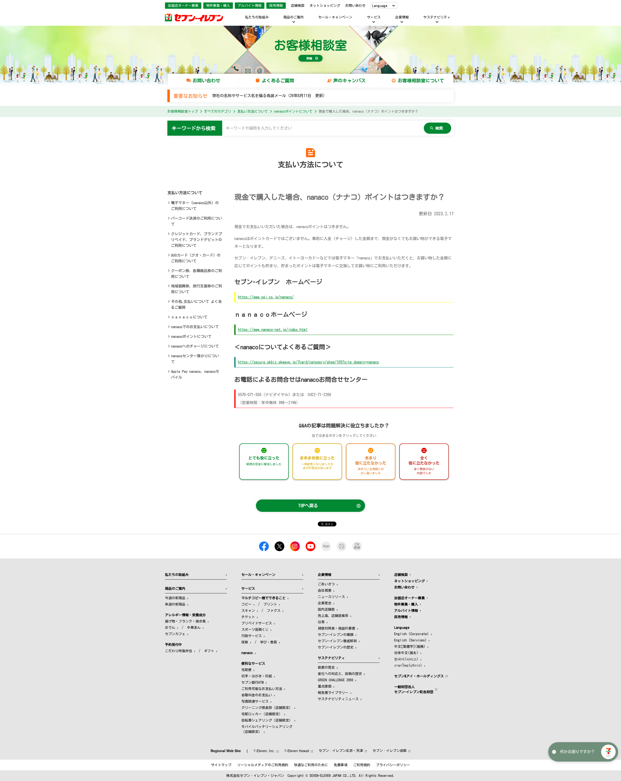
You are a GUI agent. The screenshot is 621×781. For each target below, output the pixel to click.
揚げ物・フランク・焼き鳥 (185, 621)
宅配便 (246, 670)
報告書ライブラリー (333, 692)
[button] (608, 752)
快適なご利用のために (311, 765)
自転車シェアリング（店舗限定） (266, 720)
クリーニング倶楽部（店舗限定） (266, 707)
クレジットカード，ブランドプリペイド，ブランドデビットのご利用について (196, 239)
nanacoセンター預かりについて (195, 359)
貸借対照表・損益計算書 (336, 628)
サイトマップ (221, 765)
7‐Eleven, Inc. (264, 750)
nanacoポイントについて (293, 111)
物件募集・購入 (218, 5)
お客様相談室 (310, 45)
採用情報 (276, 5)
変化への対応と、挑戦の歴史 (340, 673)
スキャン (248, 610)
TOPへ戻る (308, 505)
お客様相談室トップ (182, 111)
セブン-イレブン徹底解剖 (337, 641)
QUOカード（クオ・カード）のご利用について (196, 258)
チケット (248, 617)
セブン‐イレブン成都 (390, 750)
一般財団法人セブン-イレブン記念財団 (413, 689)
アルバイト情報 (249, 5)
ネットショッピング (325, 5)
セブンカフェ (175, 634)
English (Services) (410, 640)
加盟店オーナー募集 (183, 5)
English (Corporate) (411, 634)
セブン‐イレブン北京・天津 (341, 750)
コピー (246, 604)
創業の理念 (326, 667)
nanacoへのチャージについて (195, 346)
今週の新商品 (175, 598)
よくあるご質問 (278, 80)
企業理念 (324, 603)
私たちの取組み (257, 17)
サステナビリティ (436, 17)
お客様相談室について (421, 80)
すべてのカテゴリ (217, 111)
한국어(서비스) (406, 659)
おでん (170, 627)
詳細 (309, 58)
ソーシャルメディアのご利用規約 (262, 765)
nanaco (247, 653)
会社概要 (324, 590)
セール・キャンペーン (335, 17)
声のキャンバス (349, 80)
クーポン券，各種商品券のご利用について (196, 273)
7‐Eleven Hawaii (296, 750)
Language (379, 6)
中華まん (194, 627)
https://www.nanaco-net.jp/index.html (273, 330)
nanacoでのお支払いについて (195, 327)
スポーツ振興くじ (255, 629)
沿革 (321, 622)
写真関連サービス (255, 701)
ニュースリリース (331, 596)
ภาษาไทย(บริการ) (408, 665)
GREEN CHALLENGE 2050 (335, 680)
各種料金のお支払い (256, 695)
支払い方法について (252, 111)
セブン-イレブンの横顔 (335, 634)
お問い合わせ (355, 5)
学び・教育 (268, 642)
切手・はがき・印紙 (256, 676)
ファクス (273, 610)
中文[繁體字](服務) (409, 646)
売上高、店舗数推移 (333, 615)
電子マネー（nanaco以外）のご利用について (195, 205)
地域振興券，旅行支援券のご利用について (196, 289)
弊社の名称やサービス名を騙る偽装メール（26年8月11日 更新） (269, 96)
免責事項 (340, 765)
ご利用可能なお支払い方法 (261, 688)
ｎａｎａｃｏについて (189, 317)
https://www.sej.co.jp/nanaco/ (266, 297)
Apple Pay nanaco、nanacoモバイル (195, 374)
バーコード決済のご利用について (196, 221)
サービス (374, 17)
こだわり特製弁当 (178, 651)
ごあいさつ (326, 584)
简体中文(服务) (406, 653)
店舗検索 (297, 5)
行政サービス (251, 636)
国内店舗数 (326, 609)
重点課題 (324, 686)
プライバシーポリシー (393, 765)
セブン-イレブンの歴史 (335, 647)
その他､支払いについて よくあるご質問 (196, 304)
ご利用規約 (361, 765)
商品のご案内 (293, 17)
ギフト (209, 651)
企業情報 (402, 17)
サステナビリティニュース (338, 699)
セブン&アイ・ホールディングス (419, 676)
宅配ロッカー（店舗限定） (261, 714)
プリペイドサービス (256, 623)
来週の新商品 (175, 604)
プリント (270, 604)
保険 (244, 642)
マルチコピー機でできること (263, 598)
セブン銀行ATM (252, 682)
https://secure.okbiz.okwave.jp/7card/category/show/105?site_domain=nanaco (308, 362)
